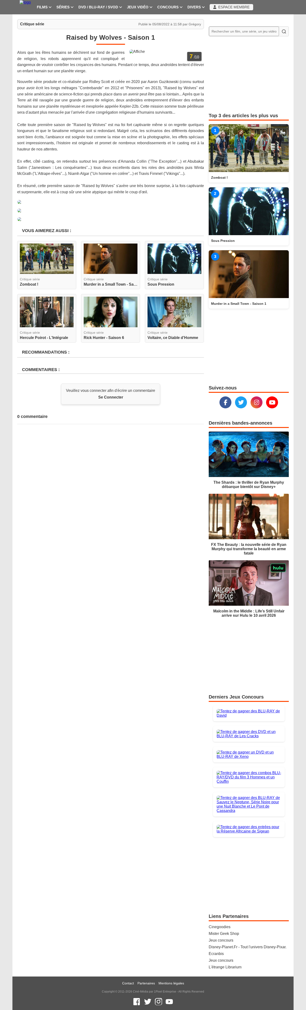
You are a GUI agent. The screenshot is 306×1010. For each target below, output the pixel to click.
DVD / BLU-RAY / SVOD (98, 7)
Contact (128, 983)
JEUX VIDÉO (138, 7)
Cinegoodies (219, 927)
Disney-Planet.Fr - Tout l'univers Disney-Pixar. (247, 947)
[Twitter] (241, 402)
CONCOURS (168, 7)
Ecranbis (216, 954)
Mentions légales (171, 983)
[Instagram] (256, 402)
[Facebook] (225, 402)
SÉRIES (63, 7)
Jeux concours (221, 940)
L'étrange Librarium (225, 967)
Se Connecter (110, 397)
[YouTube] (272, 402)
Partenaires (146, 983)
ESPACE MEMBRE (233, 7)
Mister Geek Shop (224, 934)
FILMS (43, 7)
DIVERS (194, 7)
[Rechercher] (284, 31)
